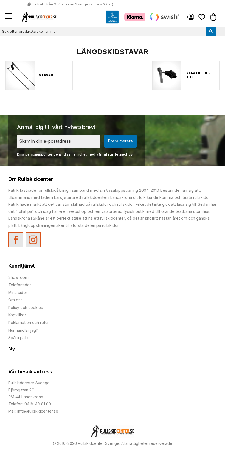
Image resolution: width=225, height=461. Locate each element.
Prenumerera (120, 141)
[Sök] (211, 31)
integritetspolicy (118, 154)
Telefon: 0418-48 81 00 (29, 404)
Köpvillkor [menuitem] (17, 315)
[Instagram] (33, 239)
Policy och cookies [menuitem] (25, 307)
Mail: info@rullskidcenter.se (33, 411)
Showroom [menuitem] (18, 277)
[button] (9, 17)
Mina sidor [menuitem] (190, 17)
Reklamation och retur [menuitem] (28, 322)
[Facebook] (15, 239)
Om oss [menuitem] (15, 299)
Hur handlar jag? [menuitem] (23, 330)
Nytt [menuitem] (13, 348)
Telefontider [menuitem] (19, 284)
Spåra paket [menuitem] (19, 337)
